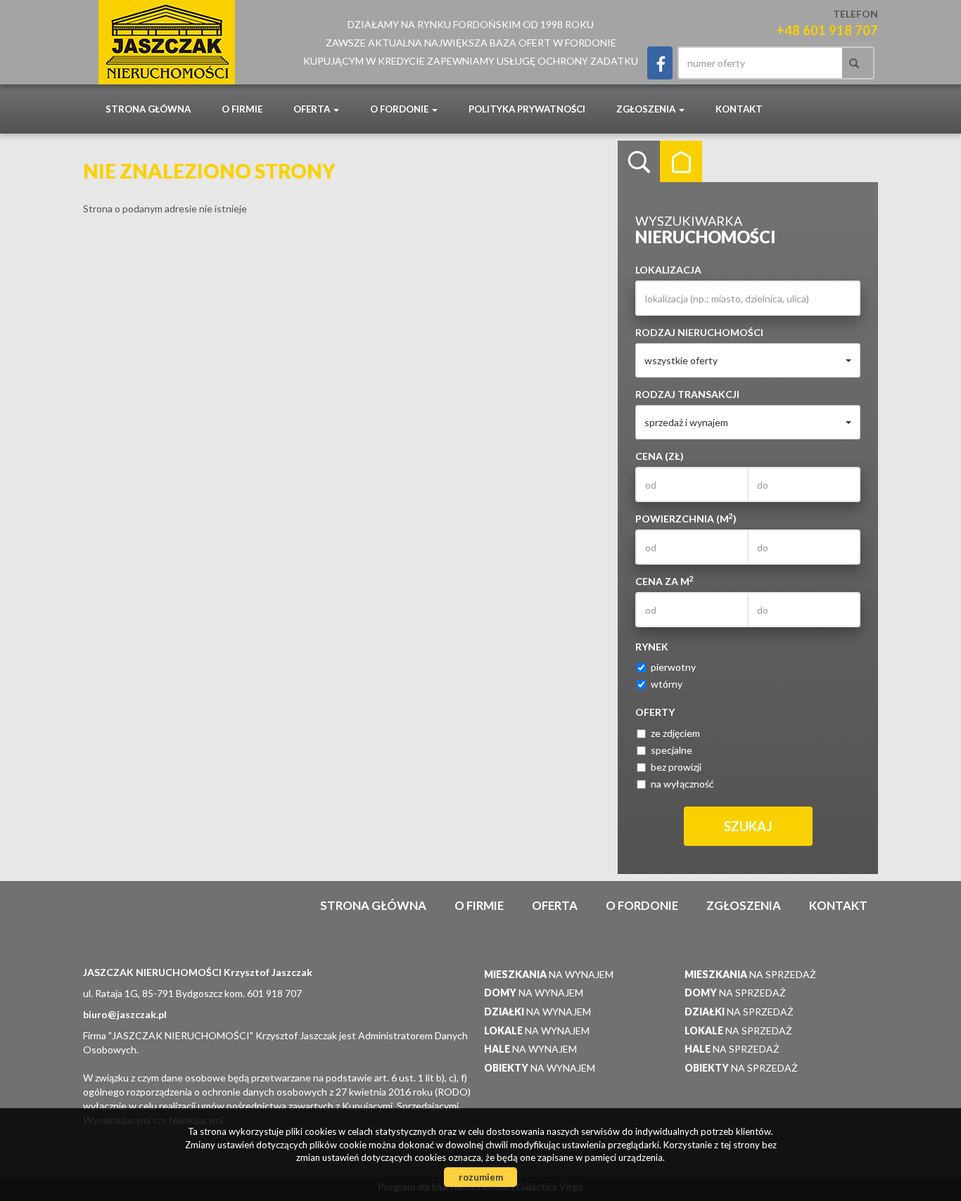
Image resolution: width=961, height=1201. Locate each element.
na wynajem (548, 974)
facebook (660, 62)
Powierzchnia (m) (686, 518)
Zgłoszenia (743, 905)
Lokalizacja (668, 270)
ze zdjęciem (675, 733)
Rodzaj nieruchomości (699, 332)
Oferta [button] (312, 109)
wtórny (666, 684)
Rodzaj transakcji (687, 394)
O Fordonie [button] (400, 109)
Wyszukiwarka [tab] (639, 162)
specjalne (671, 750)
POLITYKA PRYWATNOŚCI (527, 109)
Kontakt (739, 109)
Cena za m (664, 580)
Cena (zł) (659, 456)
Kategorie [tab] (681, 162)
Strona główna (148, 109)
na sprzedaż (750, 974)
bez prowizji (676, 767)
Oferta (555, 905)
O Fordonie (642, 905)
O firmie (242, 109)
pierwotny (673, 667)
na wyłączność (682, 784)
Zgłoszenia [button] (646, 109)
